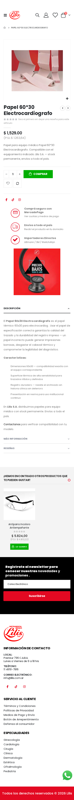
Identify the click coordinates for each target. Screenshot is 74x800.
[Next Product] (67, 108)
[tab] (37, 308)
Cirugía (8, 749)
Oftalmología (13, 767)
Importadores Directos (40, 238)
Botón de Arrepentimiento (21, 719)
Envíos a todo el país (38, 225)
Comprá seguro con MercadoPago (38, 210)
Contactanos (12, 424)
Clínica (8, 753)
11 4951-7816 (11, 669)
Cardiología (11, 744)
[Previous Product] (62, 108)
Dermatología (13, 758)
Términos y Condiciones (20, 706)
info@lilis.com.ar (14, 678)
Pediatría (10, 771)
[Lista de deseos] (55, 15)
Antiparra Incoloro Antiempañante (19, 526)
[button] (67, 99)
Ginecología (12, 740)
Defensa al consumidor (19, 724)
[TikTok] (13, 201)
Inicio (5, 27)
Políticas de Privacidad (19, 710)
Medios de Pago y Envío (19, 715)
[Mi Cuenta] (46, 15)
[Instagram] (19, 201)
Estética (9, 762)
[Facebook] (6, 201)
